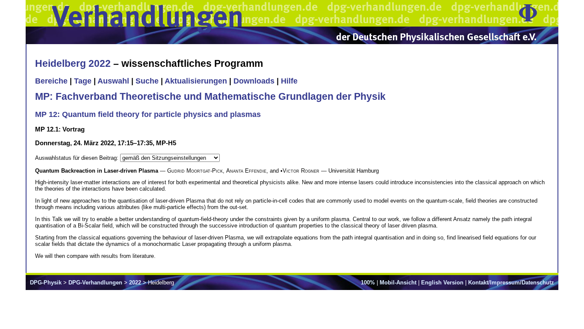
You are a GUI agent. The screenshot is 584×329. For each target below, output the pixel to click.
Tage (82, 81)
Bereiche (51, 81)
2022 (135, 282)
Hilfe (289, 81)
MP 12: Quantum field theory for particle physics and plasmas (148, 114)
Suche (147, 81)
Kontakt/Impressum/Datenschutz (511, 282)
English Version (442, 282)
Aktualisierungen (196, 81)
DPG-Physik (46, 282)
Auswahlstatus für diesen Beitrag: (77, 158)
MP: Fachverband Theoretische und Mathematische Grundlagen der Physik (210, 96)
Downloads (253, 81)
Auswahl (113, 81)
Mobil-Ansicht (398, 282)
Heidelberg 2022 (73, 63)
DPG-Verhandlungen (95, 282)
